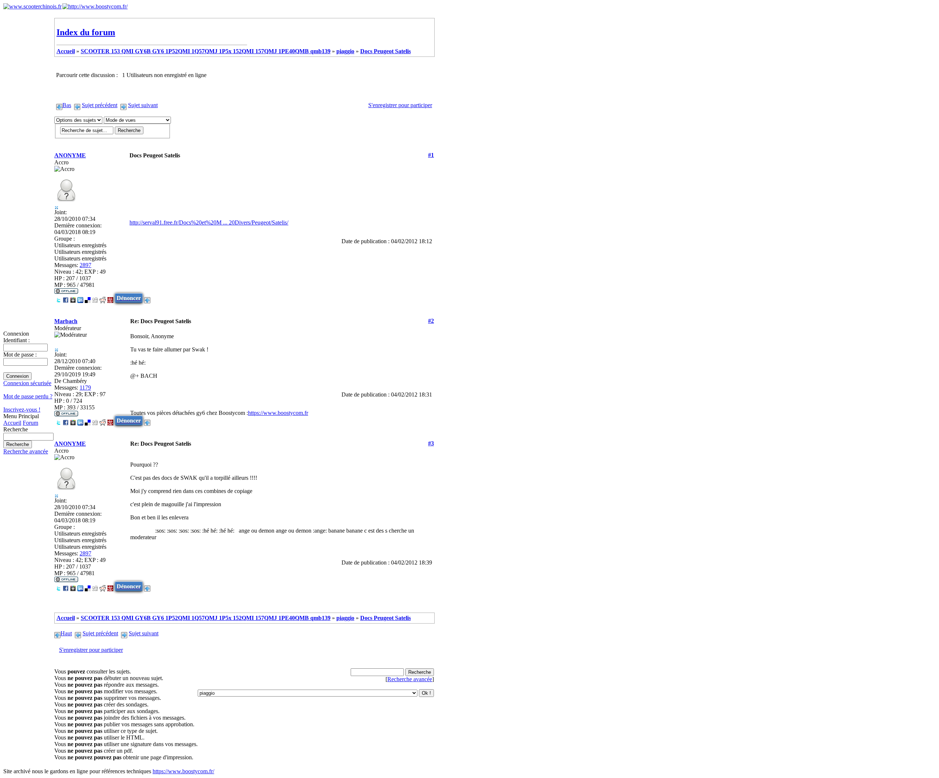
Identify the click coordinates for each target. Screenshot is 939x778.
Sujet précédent (99, 105)
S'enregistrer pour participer (400, 105)
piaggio (345, 51)
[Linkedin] (80, 298)
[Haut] (147, 298)
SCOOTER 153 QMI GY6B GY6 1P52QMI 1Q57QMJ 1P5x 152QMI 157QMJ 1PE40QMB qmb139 (205, 51)
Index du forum (85, 32)
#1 (431, 155)
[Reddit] (102, 298)
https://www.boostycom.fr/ (183, 771)
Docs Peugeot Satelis (385, 51)
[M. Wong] (110, 298)
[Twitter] (58, 298)
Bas (66, 105)
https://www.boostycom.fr (278, 413)
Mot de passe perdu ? (27, 396)
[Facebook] (66, 298)
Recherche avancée (25, 451)
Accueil (12, 423)
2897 (85, 265)
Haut (66, 633)
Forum (30, 423)
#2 (431, 321)
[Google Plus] (73, 298)
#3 (431, 443)
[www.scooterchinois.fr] (32, 6)
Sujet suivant (143, 105)
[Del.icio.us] (88, 298)
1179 (85, 387)
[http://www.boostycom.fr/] (95, 6)
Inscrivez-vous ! (21, 409)
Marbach (65, 321)
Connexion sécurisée (27, 383)
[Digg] (95, 298)
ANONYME (70, 155)
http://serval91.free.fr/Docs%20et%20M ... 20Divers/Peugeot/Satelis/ (208, 222)
